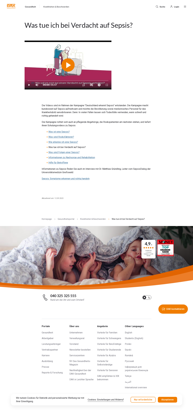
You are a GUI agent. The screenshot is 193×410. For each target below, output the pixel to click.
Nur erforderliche (143, 399)
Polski (128, 344)
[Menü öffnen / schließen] (185, 6)
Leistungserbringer (51, 344)
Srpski (128, 349)
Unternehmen (76, 332)
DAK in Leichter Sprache (81, 379)
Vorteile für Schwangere (109, 338)
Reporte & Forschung (52, 372)
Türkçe (128, 376)
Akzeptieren (167, 399)
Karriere (46, 355)
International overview (136, 387)
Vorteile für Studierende (109, 349)
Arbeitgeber (48, 338)
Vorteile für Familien (107, 332)
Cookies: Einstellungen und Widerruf (106, 399)
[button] (11, 6)
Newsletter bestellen (80, 349)
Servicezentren (77, 355)
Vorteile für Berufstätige (109, 344)
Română (129, 355)
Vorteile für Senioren (107, 370)
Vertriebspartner (50, 349)
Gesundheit (47, 332)
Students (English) (134, 338)
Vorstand (73, 344)
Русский (129, 361)
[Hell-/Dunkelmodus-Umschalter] (146, 297)
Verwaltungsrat (76, 338)
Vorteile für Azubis (106, 355)
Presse (45, 367)
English (128, 332)
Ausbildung (47, 361)
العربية (128, 381)
